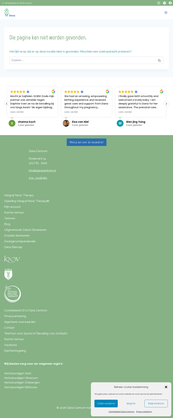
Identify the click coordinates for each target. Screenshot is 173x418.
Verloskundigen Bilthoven (20, 387)
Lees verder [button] (17, 112)
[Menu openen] (166, 12)
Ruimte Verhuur (14, 212)
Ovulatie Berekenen (17, 235)
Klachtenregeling (15, 350)
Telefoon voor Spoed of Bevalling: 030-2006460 (35, 333)
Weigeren (131, 403)
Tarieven (9, 218)
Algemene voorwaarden (20, 322)
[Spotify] (164, 3)
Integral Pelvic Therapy (19, 195)
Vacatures (10, 345)
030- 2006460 (38, 178)
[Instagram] (159, 3)
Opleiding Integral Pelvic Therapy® (26, 201)
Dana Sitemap (13, 247)
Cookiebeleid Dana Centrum (121, 411)
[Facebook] (170, 3)
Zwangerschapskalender (20, 241)
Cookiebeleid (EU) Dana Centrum (25, 310)
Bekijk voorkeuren (156, 403)
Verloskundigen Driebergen (22, 382)
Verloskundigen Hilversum (21, 378)
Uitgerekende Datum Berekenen (25, 229)
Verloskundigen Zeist (17, 373)
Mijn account (12, 206)
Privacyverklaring (144, 411)
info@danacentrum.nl (42, 170)
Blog (7, 224)
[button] (166, 387)
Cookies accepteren (106, 403)
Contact (9, 327)
